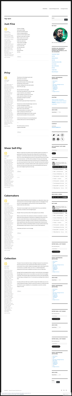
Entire (11, 97)
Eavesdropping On (7, 96)
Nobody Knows (6, 109)
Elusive (9, 97)
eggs (8, 222)
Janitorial (9, 286)
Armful (7, 161)
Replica (8, 302)
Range (10, 299)
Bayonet (5, 86)
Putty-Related (10, 113)
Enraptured (9, 283)
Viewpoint (6, 248)
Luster (5, 105)
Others (10, 52)
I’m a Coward (54, 63)
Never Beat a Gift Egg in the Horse (58, 84)
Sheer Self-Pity (13, 148)
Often (9, 236)
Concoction (6, 164)
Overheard (6, 110)
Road (8, 177)
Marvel (10, 290)
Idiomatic (60, 100)
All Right (11, 207)
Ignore (5, 49)
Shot (6, 304)
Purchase (5, 177)
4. (59, 176)
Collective (6, 277)
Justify (5, 104)
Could (8, 45)
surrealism (12, 37)
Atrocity (10, 161)
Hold (11, 228)
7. (59, 183)
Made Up (8, 105)
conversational (61, 99)
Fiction (5, 268)
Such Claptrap (55, 261)
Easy (9, 221)
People (5, 239)
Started (9, 117)
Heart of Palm (9, 170)
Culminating (10, 218)
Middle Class (6, 291)
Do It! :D (53, 153)
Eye (5, 99)
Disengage (6, 220)
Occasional (6, 236)
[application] (59, 167)
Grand (9, 48)
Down (8, 46)
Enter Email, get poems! (59, 244)
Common (8, 214)
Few (8, 225)
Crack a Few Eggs (9, 216)
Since (11, 116)
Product (7, 176)
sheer (7, 179)
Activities (8, 207)
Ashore (10, 85)
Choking (5, 163)
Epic (8, 98)
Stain (10, 182)
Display (9, 220)
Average (11, 273)
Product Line (11, 176)
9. (59, 231)
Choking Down (9, 163)
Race (7, 53)
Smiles (9, 304)
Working (9, 123)
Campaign (6, 41)
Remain (5, 115)
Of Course (8, 297)
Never (9, 108)
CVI (53, 83)
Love (5, 290)
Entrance (5, 98)
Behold (5, 88)
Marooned (12, 105)
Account (5, 270)
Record (8, 300)
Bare (5, 212)
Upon (8, 55)
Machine (7, 290)
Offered (11, 297)
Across (8, 270)
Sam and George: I (55, 71)
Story (9, 118)
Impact (7, 171)
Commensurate (10, 277)
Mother (5, 292)
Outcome (5, 175)
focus (10, 225)
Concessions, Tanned (55, 54)
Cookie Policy (22, 394)
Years (11, 123)
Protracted (6, 112)
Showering (6, 181)
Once (10, 109)
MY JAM (53, 67)
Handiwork (6, 228)
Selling (10, 242)
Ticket (5, 54)
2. (58, 171)
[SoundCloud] (58, 135)
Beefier (5, 162)
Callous (12, 39)
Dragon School (9, 282)
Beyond (8, 88)
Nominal (12, 293)
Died (5, 93)
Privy (7, 72)
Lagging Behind (55, 88)
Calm (5, 40)
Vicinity (5, 311)
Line (6, 172)
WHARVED (45, 8)
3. (59, 173)
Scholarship (6, 303)
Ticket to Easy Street (10, 54)
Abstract (5, 34)
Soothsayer (6, 117)
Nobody (12, 108)
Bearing (7, 212)
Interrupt (11, 229)
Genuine (8, 285)
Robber (54, 82)
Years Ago (6, 124)
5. (57, 178)
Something (7, 305)
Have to (5, 170)
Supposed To (6, 184)
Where (11, 122)
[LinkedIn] (54, 139)
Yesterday (12, 185)
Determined (6, 92)
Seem (12, 303)
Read (12, 241)
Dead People (8, 219)
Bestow (9, 39)
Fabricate (5, 225)
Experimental (6, 35)
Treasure (7, 119)
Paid (11, 238)
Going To (5, 227)
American (5, 208)
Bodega (11, 162)
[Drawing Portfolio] (66, 390)
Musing (11, 292)
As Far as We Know (10, 209)
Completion (6, 278)
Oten (7, 238)
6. (59, 180)
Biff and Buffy (55, 85)
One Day (11, 174)
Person (5, 111)
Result (8, 242)
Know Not (10, 289)
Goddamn (12, 168)
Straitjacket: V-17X (59, 102)
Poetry (5, 36)
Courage (11, 279)
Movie (8, 292)
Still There (6, 118)
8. (59, 185)
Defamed (8, 91)
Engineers (9, 47)
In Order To (8, 103)
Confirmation (6, 90)
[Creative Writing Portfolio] (64, 390)
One (9, 174)
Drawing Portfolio (64, 8)
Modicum (10, 291)
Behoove (10, 212)
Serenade (10, 178)
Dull (9, 93)
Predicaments (6, 299)
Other (10, 238)
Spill (10, 305)
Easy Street (11, 46)
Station (9, 245)
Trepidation (9, 309)
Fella (5, 48)
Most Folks (6, 108)
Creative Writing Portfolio (54, 8)
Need (11, 235)
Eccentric (5, 97)
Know (7, 289)
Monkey (5, 106)
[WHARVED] (62, 390)
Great (11, 48)
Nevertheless (6, 52)
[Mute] (62, 167)
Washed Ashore (7, 122)
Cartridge (9, 41)
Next (7, 174)
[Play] (54, 167)
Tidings (5, 55)
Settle (5, 179)
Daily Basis (8, 280)
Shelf (9, 179)
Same (11, 177)
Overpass (9, 175)
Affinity (8, 84)
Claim (7, 89)
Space (5, 182)
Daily (5, 280)
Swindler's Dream (7, 307)
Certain (5, 214)
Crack (5, 216)
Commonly (6, 215)
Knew (10, 171)
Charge (5, 276)
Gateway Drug (10, 226)
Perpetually (10, 110)
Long (8, 172)
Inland (12, 103)
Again (10, 84)
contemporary (10, 215)
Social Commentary (7, 243)
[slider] (65, 167)
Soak (11, 304)
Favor (10, 284)
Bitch (8, 162)
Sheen (7, 116)
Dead (5, 219)
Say (10, 302)
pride (8, 239)
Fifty (9, 99)
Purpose (9, 240)
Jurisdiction (6, 287)
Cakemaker (11, 213)
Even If (12, 47)
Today (9, 246)
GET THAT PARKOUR (56, 251)
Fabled (7, 99)
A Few (5, 207)
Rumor (12, 115)
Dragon (7, 93)
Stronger (5, 306)
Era (11, 283)
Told (10, 184)
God (5, 168)
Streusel (9, 183)
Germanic (5, 286)
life (11, 104)
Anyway (11, 272)
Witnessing (8, 185)
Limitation (6, 233)
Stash (12, 117)
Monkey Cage (9, 106)
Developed (10, 92)
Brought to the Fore (56, 91)
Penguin (10, 298)
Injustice (8, 229)
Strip (5, 246)
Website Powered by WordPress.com (15, 390)
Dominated (10, 165)
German (11, 285)
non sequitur (11, 35)
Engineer (5, 47)
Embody (10, 222)
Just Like (11, 49)
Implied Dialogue (7, 205)
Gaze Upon (8, 102)
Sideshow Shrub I (55, 58)
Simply (12, 242)
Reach (10, 241)
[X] (62, 139)
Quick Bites (9, 36)
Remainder (9, 115)
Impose (5, 229)
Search (66, 19)
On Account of (6, 298)
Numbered (64, 100)
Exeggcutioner (55, 86)
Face (8, 284)
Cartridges (6, 42)
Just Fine (9, 24)
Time (11, 307)
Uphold (8, 247)
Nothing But (6, 296)
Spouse (8, 182)
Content (10, 278)
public (9, 112)
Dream (5, 283)
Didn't (7, 165)
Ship (9, 116)
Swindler (8, 306)
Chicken (9, 42)
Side (9, 181)
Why (11, 248)
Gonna (5, 169)
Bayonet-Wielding (10, 86)
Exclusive (5, 284)
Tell (6, 246)
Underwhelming (6, 310)
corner (9, 164)
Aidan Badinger (6, 31)
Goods (11, 227)
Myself (11, 172)
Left (11, 171)
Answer (9, 208)
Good (9, 227)
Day (5, 165)
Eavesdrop (8, 95)
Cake (8, 213)
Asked (5, 273)
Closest (10, 89)
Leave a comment (7, 57)
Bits (9, 162)
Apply (11, 208)
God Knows (8, 168)
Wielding (5, 123)
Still (12, 182)
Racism (12, 240)
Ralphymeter (6, 241)
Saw (12, 177)
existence (10, 98)
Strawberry (6, 183)
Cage (11, 88)
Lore (53, 90)
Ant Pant (53, 56)
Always (11, 270)
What (8, 311)
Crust (12, 164)
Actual (5, 84)
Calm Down (8, 40)
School (9, 303)
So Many (10, 53)
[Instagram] (62, 135)
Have (11, 169)
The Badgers (55, 89)
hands (9, 228)
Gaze (5, 102)
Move (8, 51)
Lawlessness (11, 232)
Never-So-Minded (7, 293)
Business (5, 213)
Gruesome (8, 169)
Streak (12, 245)
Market (8, 235)
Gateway (5, 226)
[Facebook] (58, 139)
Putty (11, 112)
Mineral (5, 51)
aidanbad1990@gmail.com (56, 127)
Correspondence (7, 279)
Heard (11, 102)
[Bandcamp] (54, 135)
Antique (5, 271)
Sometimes (12, 181)
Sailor (5, 116)
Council (10, 45)
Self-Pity (7, 178)
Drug (7, 221)
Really (5, 242)
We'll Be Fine (11, 55)
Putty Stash (6, 113)
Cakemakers (11, 195)
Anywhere (6, 39)
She (5, 304)
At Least (8, 273)
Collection (10, 258)
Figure (5, 285)
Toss (11, 184)
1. (59, 169)
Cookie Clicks (54, 69)
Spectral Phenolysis (55, 65)
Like (5, 172)
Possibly (8, 111)
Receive (5, 300)
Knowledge (8, 104)
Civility (8, 276)
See (5, 178)
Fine (7, 48)
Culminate (6, 218)
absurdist (9, 34)
